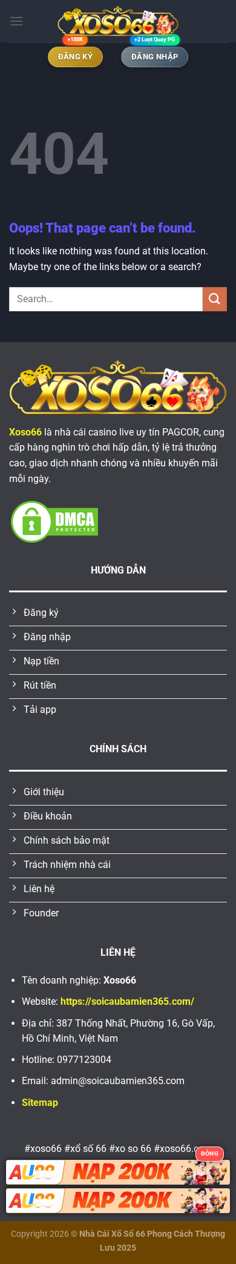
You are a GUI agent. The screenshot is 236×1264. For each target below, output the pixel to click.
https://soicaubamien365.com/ (127, 1001)
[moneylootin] (118, 21)
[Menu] (16, 21)
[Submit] (215, 299)
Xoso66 (25, 432)
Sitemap (40, 1102)
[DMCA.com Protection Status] (54, 521)
